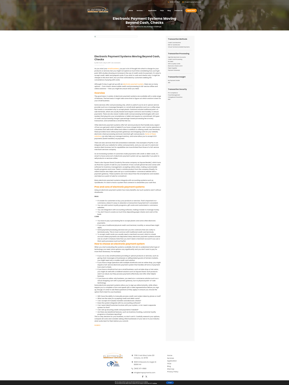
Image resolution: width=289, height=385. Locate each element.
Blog (169, 10)
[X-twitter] (146, 377)
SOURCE (97, 325)
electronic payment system (133, 84)
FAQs (162, 10)
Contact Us (178, 10)
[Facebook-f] (143, 377)
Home (131, 10)
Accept (170, 382)
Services (140, 10)
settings (155, 383)
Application (152, 10)
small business (113, 69)
